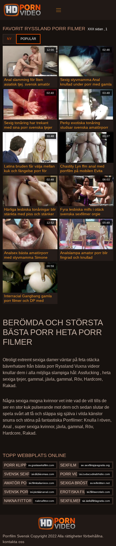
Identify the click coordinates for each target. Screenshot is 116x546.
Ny (9, 39)
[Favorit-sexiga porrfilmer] (23, 10)
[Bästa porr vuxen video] (56, 523)
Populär (28, 39)
